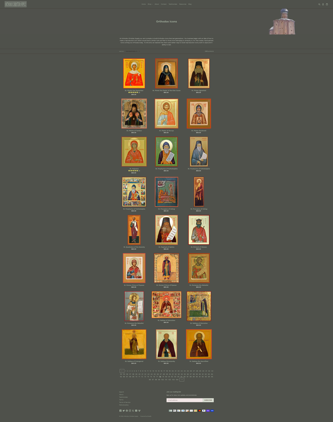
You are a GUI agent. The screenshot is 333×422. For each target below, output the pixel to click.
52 (176, 374)
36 (127, 374)
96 (150, 379)
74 (148, 377)
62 (206, 374)
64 (212, 374)
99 (159, 379)
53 (179, 374)
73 (145, 377)
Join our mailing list (173, 392)
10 (145, 371)
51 (173, 374)
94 (209, 377)
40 (139, 374)
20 (173, 371)
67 (127, 377)
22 (179, 371)
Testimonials (173, 4)
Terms (121, 400)
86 (184, 377)
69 (133, 377)
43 (148, 374)
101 (166, 379)
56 (188, 374)
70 (136, 377)
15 (158, 371)
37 (130, 374)
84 (178, 377)
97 (153, 379)
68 (130, 377)
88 (191, 377)
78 (160, 377)
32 (209, 371)
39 (136, 374)
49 (167, 374)
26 (191, 371)
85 (181, 377)
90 (197, 377)
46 (158, 374)
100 (162, 379)
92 (203, 377)
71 (139, 377)
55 (185, 374)
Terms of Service (124, 402)
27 (194, 371)
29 (200, 371)
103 (173, 379)
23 (182, 371)
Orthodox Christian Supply (131, 416)
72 (142, 377)
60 (200, 374)
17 (164, 371)
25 (188, 371)
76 (154, 377)
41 (142, 374)
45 (155, 374)
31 (206, 371)
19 (169, 371)
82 (172, 377)
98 (156, 379)
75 (151, 377)
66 (124, 377)
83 (175, 377)
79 (163, 377)
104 (177, 379)
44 (152, 374)
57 (191, 374)
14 (156, 371)
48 (164, 374)
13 (153, 371)
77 (157, 377)
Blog (189, 4)
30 (203, 371)
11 (147, 371)
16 (161, 371)
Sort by (121, 51)
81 (169, 377)
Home (144, 4)
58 (194, 374)
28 (197, 371)
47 (161, 374)
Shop (150, 4)
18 (167, 371)
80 (166, 377)
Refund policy (124, 405)
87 (187, 377)
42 (145, 374)
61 (203, 374)
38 (133, 374)
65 (121, 377)
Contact (163, 4)
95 (212, 377)
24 (185, 371)
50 (170, 374)
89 (194, 377)
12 (150, 371)
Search (121, 392)
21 (175, 371)
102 (169, 379)
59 (197, 374)
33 (212, 371)
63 (209, 374)
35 (124, 374)
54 (182, 374)
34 (121, 374)
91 (200, 377)
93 (206, 377)
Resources (182, 4)
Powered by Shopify (145, 416)
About (157, 4)
